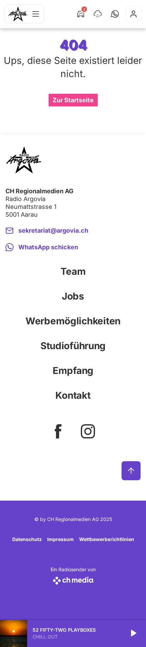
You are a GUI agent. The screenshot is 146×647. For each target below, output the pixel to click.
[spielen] (133, 633)
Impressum (60, 539)
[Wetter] (98, 13)
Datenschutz (27, 539)
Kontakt (72, 395)
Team (73, 271)
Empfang (73, 370)
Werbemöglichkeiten (73, 321)
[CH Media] (73, 579)
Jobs (73, 296)
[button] (115, 13)
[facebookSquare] (58, 431)
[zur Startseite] (18, 13)
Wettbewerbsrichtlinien (106, 539)
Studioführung (73, 346)
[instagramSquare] (87, 431)
